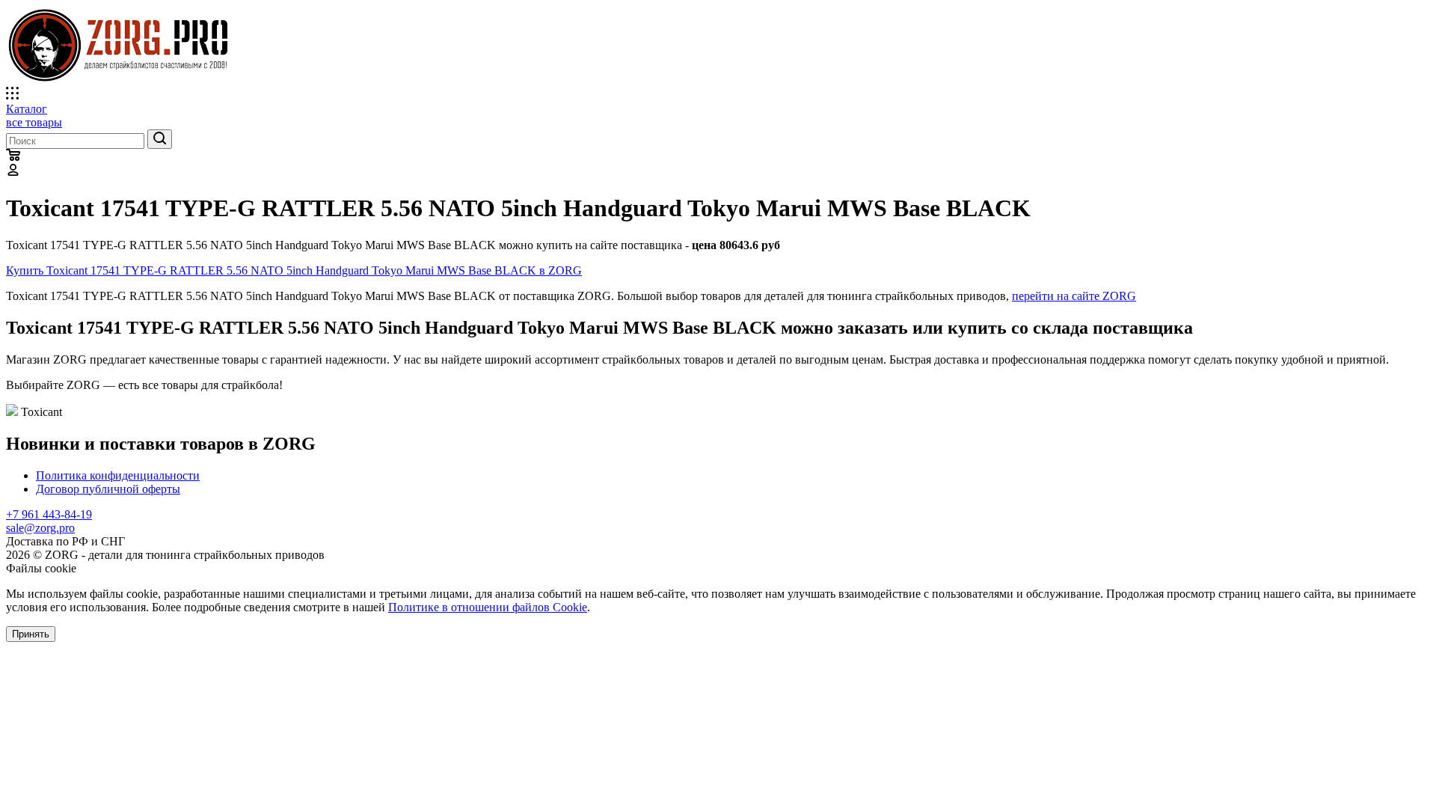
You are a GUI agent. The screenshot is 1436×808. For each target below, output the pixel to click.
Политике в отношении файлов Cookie (487, 607)
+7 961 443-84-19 (49, 514)
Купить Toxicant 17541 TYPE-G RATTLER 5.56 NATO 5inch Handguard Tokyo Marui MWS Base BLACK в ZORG (294, 270)
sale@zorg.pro (40, 527)
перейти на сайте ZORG (1074, 296)
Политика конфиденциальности (118, 475)
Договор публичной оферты (108, 489)
